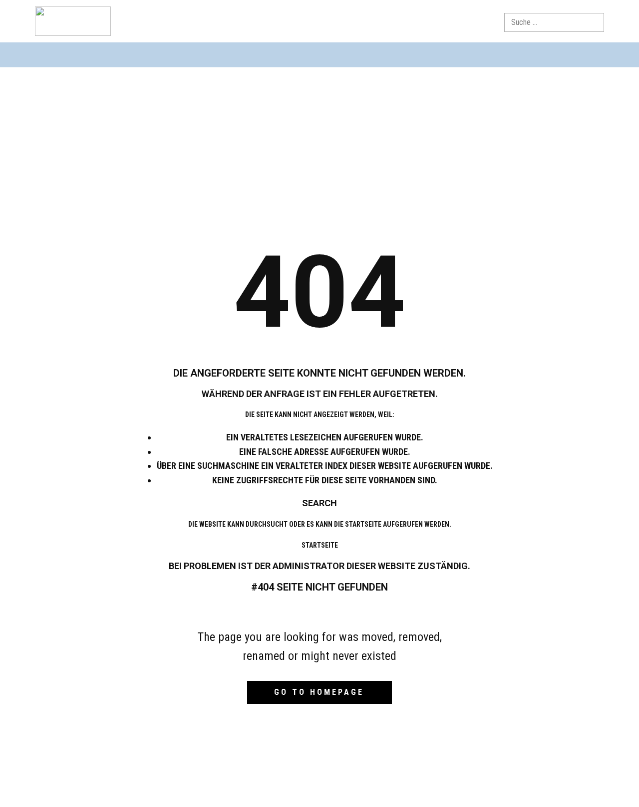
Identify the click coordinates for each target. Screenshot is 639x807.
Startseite (320, 545)
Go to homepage (319, 692)
